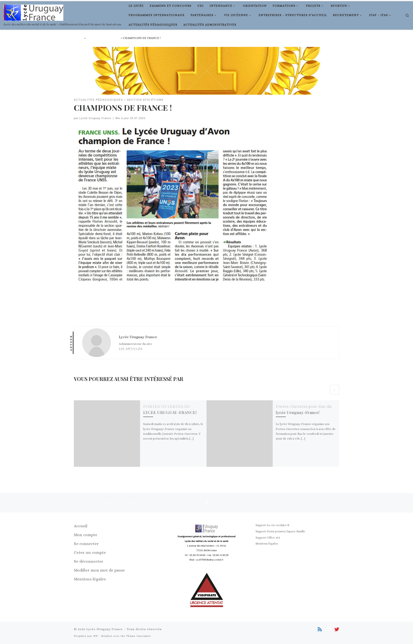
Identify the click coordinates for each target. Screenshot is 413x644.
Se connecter (86, 543)
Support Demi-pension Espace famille (280, 531)
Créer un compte (90, 552)
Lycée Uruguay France (95, 118)
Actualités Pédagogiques (103, 38)
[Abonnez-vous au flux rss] (320, 629)
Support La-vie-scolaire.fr (272, 525)
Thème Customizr (138, 636)
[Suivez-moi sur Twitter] (336, 629)
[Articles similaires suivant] (334, 389)
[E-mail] (328, 629)
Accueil (78, 38)
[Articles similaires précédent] (324, 389)
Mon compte (85, 535)
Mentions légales (90, 579)
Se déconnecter (88, 561)
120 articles (131, 348)
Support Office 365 (267, 537)
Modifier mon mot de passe (99, 570)
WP (95, 636)
